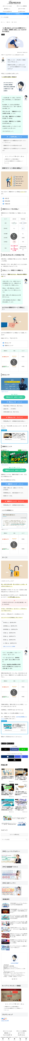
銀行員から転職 (11, 743)
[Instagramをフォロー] (21, 756)
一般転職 (4, 743)
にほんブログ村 (5, 1020)
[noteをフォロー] (14, 760)
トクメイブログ (14, 963)
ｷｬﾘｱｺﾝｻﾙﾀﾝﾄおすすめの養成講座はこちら (14, 13)
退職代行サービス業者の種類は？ (12, 159)
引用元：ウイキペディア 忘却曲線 (9, 646)
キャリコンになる (8, 1031)
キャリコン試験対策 (22, 1031)
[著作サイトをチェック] (7, 756)
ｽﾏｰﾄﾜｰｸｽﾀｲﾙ (22, 1033)
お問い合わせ (22, 1034)
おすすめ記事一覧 (8, 1034)
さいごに (7, 163)
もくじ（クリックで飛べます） (12, 156)
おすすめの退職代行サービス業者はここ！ (14, 161)
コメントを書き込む (14, 834)
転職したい (8, 1033)
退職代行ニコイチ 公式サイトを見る (14, 470)
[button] (27, 17)
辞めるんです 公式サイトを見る (14, 397)
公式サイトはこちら (4, 391)
